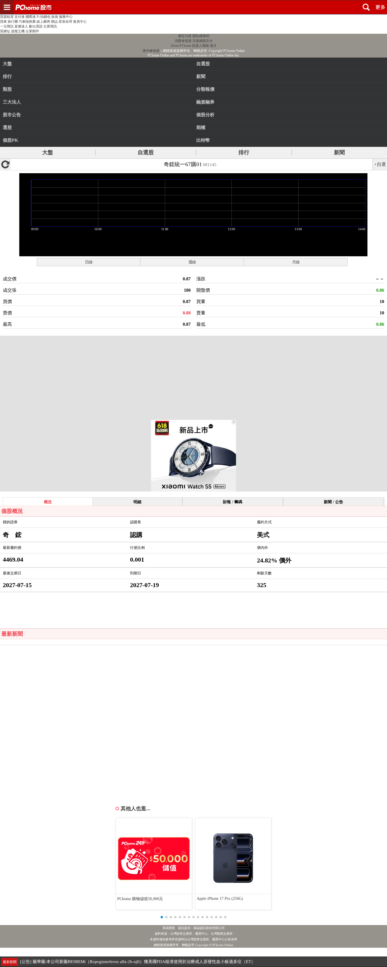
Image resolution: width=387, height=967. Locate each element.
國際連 (30, 17)
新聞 (339, 152)
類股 (7, 89)
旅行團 (13, 22)
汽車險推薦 (27, 22)
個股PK (10, 140)
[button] (162, 917)
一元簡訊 (7, 26)
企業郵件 (32, 31)
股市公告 (12, 114)
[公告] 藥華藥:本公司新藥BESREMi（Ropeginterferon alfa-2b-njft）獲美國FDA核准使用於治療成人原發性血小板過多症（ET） (137, 961)
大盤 (7, 63)
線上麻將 (43, 22)
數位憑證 (35, 26)
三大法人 (12, 102)
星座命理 (65, 22)
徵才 (213, 46)
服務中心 (66, 17)
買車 (3, 22)
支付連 (19, 17)
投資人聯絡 (200, 46)
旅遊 (54, 17)
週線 (192, 262)
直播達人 (21, 26)
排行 (7, 76)
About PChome (180, 46)
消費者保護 (183, 41)
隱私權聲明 (200, 36)
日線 (88, 262)
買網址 (5, 31)
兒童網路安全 (202, 41)
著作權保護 (151, 51)
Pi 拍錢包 (43, 17)
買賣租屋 (7, 17)
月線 (295, 262)
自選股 (146, 152)
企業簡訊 (50, 26)
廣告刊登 (185, 36)
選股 (7, 127)
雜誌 (54, 22)
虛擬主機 (18, 31)
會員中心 (80, 22)
